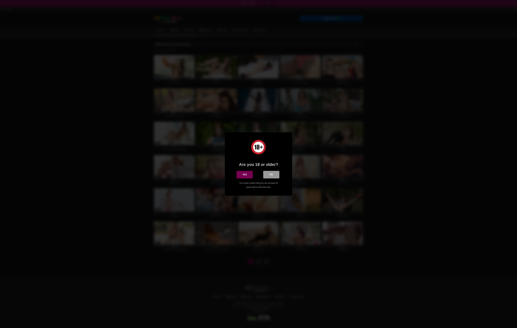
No (271, 174)
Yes (244, 174)
